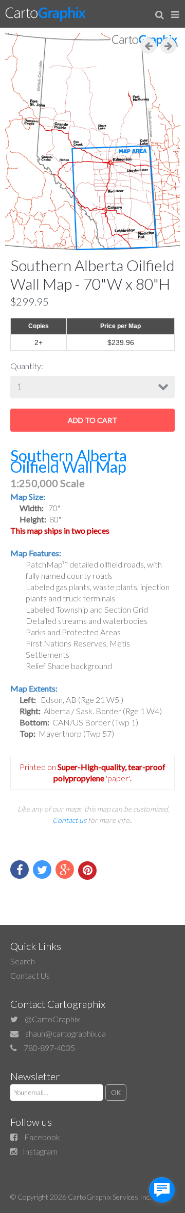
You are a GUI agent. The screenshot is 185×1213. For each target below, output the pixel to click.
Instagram (40, 1151)
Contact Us (30, 975)
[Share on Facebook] (19, 869)
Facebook (42, 1137)
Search (22, 961)
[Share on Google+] (64, 869)
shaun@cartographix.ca (65, 1033)
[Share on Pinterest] (87, 870)
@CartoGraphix (52, 1019)
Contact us (69, 820)
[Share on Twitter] (42, 869)
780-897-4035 (49, 1048)
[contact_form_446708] (162, 1190)
